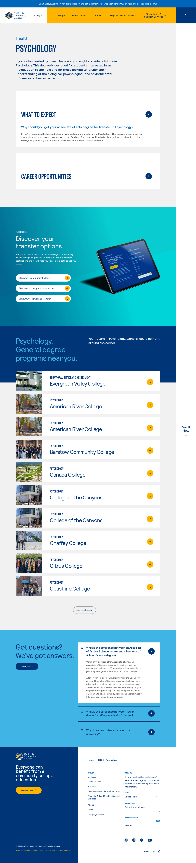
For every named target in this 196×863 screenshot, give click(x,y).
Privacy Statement (23, 850)
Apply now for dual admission (65, 3)
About (91, 804)
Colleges (61, 15)
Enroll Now (188, 429)
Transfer (92, 786)
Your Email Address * (132, 817)
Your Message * (130, 804)
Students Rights (64, 850)
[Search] (186, 15)
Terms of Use (38, 850)
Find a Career (79, 15)
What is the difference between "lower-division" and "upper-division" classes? (110, 713)
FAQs (90, 809)
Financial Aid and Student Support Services (104, 797)
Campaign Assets (96, 814)
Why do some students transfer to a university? (108, 732)
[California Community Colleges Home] (15, 15)
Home (91, 760)
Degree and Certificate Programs (104, 791)
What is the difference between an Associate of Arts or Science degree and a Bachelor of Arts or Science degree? (114, 651)
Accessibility (50, 850)
